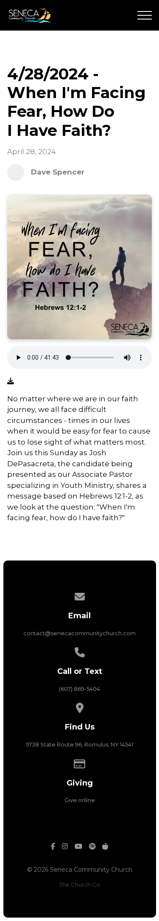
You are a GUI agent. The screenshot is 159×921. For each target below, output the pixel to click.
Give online (79, 800)
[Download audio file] (10, 381)
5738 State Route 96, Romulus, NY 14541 (79, 744)
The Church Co (79, 884)
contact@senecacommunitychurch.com (79, 633)
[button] (144, 15)
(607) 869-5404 (79, 688)
